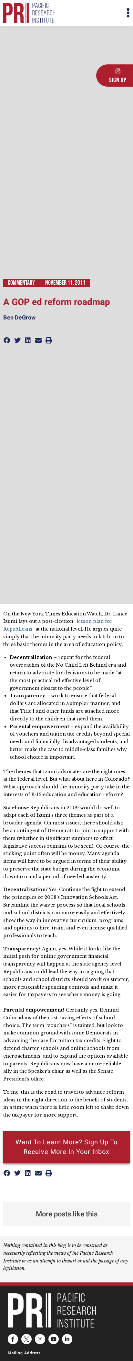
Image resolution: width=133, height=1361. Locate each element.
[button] (98, 13)
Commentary (21, 283)
